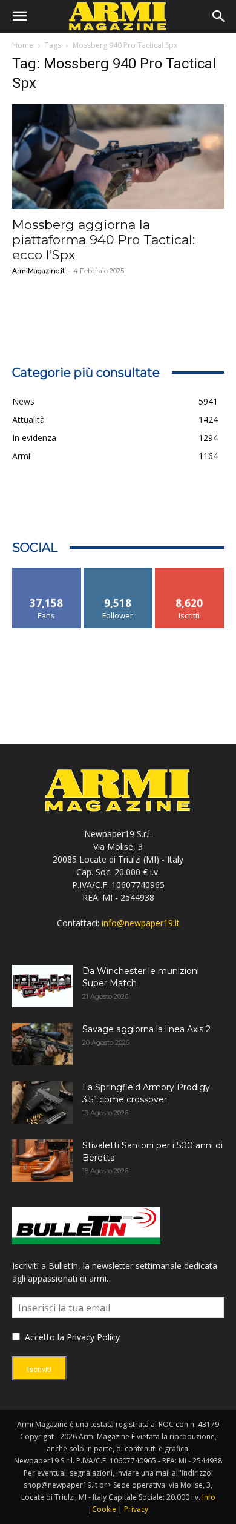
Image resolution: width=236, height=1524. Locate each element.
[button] (19, 16)
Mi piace (46, 572)
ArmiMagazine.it (38, 271)
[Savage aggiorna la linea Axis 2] (42, 1044)
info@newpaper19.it (141, 923)
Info (208, 1497)
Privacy (136, 1509)
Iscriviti (190, 572)
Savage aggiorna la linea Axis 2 (146, 1029)
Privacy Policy (93, 1337)
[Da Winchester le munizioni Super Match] (42, 986)
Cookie (104, 1509)
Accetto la (43, 1337)
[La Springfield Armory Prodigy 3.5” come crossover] (42, 1102)
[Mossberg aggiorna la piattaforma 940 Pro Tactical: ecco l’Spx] (118, 156)
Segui (118, 572)
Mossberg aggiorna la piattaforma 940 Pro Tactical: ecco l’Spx (103, 239)
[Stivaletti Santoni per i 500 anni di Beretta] (42, 1160)
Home (22, 45)
